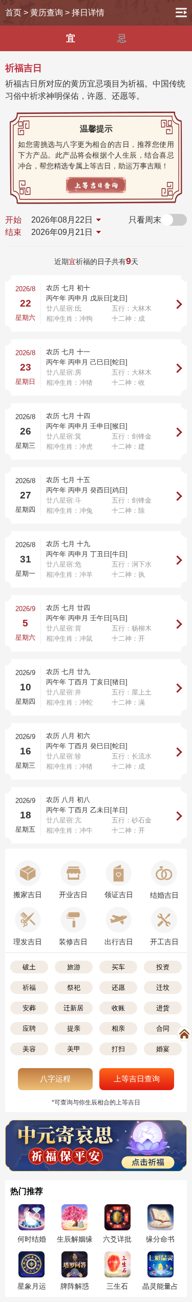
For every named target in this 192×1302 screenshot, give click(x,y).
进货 (162, 1008)
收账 (118, 1008)
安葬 (29, 1008)
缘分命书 (160, 1239)
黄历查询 (46, 12)
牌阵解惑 (74, 1286)
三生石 (117, 1286)
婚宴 (162, 1049)
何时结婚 (31, 1239)
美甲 (73, 1049)
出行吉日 (118, 942)
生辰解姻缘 (75, 1239)
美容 (29, 1049)
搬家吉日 (27, 895)
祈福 (29, 987)
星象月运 (31, 1286)
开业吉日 (73, 895)
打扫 (118, 1049)
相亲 (118, 1028)
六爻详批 (117, 1239)
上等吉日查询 (137, 1078)
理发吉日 (27, 942)
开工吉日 (164, 942)
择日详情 (88, 12)
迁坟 (162, 987)
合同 (162, 1028)
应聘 (29, 1028)
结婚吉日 (164, 895)
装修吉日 (73, 942)
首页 (13, 12)
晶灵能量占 (160, 1286)
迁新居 (73, 1008)
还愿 (118, 987)
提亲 (73, 1028)
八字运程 (55, 1078)
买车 (118, 967)
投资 (162, 967)
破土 (29, 967)
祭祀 (73, 987)
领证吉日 (118, 895)
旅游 (73, 967)
